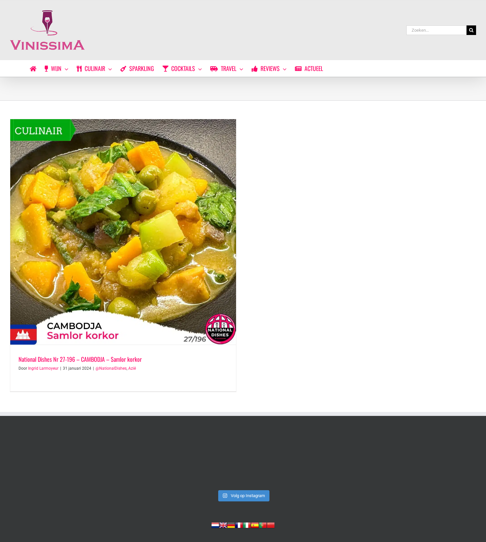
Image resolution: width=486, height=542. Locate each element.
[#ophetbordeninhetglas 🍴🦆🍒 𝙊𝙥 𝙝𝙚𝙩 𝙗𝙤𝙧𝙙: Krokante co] (430, 459)
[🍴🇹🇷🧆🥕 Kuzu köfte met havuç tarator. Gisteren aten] (55, 459)
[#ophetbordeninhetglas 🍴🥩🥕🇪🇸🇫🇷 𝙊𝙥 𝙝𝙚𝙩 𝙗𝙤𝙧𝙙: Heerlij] (337, 459)
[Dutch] (215, 524)
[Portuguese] (263, 524)
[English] (223, 524)
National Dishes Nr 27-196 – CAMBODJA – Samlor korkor (80, 359)
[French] (239, 524)
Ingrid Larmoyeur (43, 368)
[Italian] (247, 524)
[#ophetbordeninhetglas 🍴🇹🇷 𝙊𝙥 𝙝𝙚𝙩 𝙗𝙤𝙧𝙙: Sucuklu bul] (149, 459)
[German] (231, 524)
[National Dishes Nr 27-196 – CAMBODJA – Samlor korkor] (123, 232)
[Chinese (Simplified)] (271, 524)
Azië (132, 368)
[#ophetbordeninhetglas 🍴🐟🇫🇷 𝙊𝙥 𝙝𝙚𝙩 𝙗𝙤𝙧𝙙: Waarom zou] (243, 459)
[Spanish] (255, 524)
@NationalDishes (111, 368)
